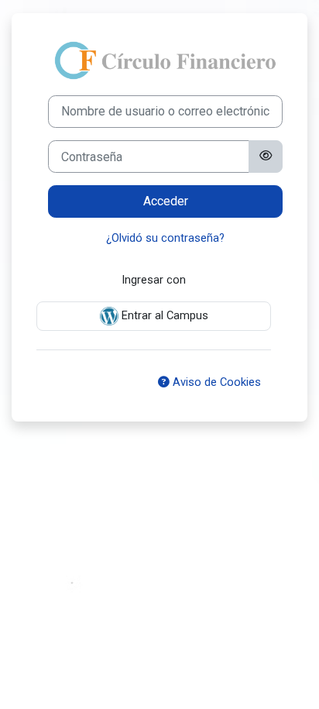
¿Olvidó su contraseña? (165, 238)
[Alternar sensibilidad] (266, 156)
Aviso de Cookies (215, 382)
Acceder (165, 201)
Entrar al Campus (163, 315)
